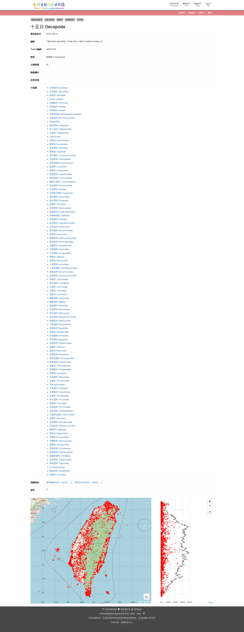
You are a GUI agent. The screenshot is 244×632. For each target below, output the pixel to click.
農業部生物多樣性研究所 (117, 614)
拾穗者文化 (126, 622)
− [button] (210, 505)
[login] (144, 613)
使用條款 (138, 609)
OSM (149, 602)
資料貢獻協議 (111, 609)
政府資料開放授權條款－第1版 (129, 618)
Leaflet (142, 602)
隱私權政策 (125, 609)
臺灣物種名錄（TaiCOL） (58, 482)
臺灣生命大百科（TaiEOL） (87, 482)
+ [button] (210, 501)
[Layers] (146, 596)
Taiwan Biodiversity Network (49, 6)
